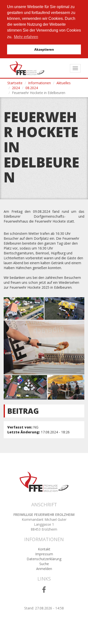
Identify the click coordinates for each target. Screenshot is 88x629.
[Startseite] (27, 68)
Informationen (39, 83)
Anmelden (44, 568)
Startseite (14, 83)
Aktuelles (63, 83)
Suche (44, 563)
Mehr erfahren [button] (26, 37)
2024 (16, 87)
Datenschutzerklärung (44, 559)
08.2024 (31, 87)
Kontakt (44, 549)
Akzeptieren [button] (44, 49)
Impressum (44, 554)
